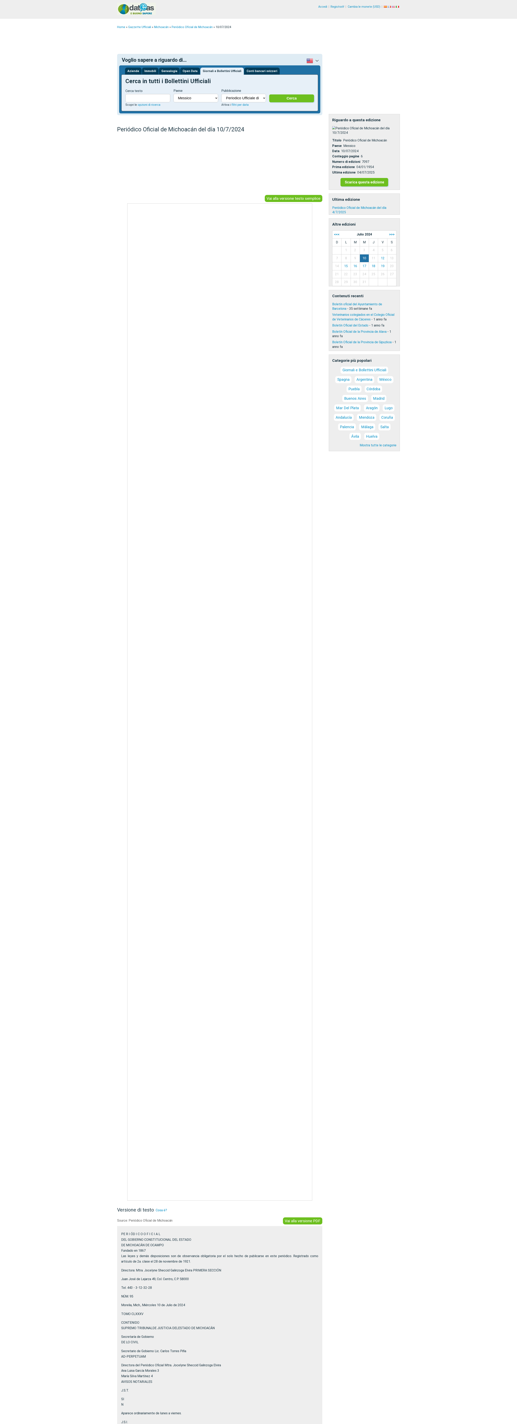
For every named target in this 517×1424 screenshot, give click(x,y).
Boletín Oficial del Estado (350, 325)
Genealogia (169, 71)
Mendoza (366, 417)
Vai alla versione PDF (302, 1221)
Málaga (367, 427)
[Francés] (390, 6)
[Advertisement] (238, 41)
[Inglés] (394, 6)
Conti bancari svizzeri (262, 71)
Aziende (133, 71)
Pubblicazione (231, 91)
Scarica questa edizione (364, 182)
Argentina (364, 379)
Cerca (292, 98)
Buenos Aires (355, 398)
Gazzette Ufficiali (139, 27)
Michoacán (161, 27)
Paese (178, 91)
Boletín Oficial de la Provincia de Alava (359, 332)
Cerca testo (134, 91)
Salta (384, 427)
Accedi (322, 6)
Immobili (150, 71)
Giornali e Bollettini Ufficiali (222, 71)
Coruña (387, 417)
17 (364, 266)
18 (373, 266)
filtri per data (240, 105)
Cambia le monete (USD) (364, 6)
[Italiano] (398, 6)
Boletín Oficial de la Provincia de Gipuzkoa (362, 342)
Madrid (379, 398)
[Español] (386, 6)
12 (383, 258)
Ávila (355, 436)
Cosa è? (161, 1210)
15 (346, 266)
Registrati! (337, 6)
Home (121, 27)
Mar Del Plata (347, 408)
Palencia (347, 427)
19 (383, 266)
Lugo (389, 408)
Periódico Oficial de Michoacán (192, 27)
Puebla (354, 389)
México (385, 379)
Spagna (343, 379)
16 (355, 266)
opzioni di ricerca (149, 105)
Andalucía (344, 417)
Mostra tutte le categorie (378, 445)
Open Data (190, 71)
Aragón (372, 408)
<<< (336, 234)
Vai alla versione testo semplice (293, 198)
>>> (392, 234)
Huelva (371, 436)
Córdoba (373, 389)
